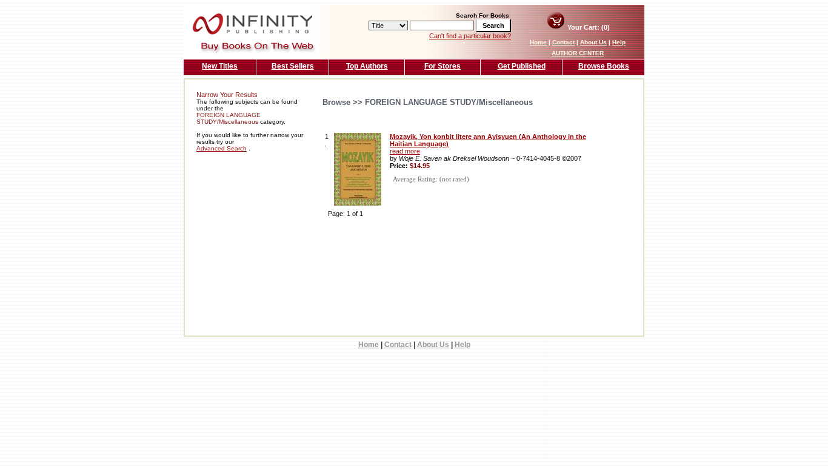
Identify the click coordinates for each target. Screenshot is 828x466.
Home (538, 42)
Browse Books (603, 66)
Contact (563, 42)
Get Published (522, 66)
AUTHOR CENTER (578, 53)
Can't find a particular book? (470, 35)
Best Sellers (293, 66)
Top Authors (367, 66)
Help (619, 42)
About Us (593, 42)
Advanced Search (221, 148)
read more (405, 151)
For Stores (442, 66)
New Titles (220, 66)
